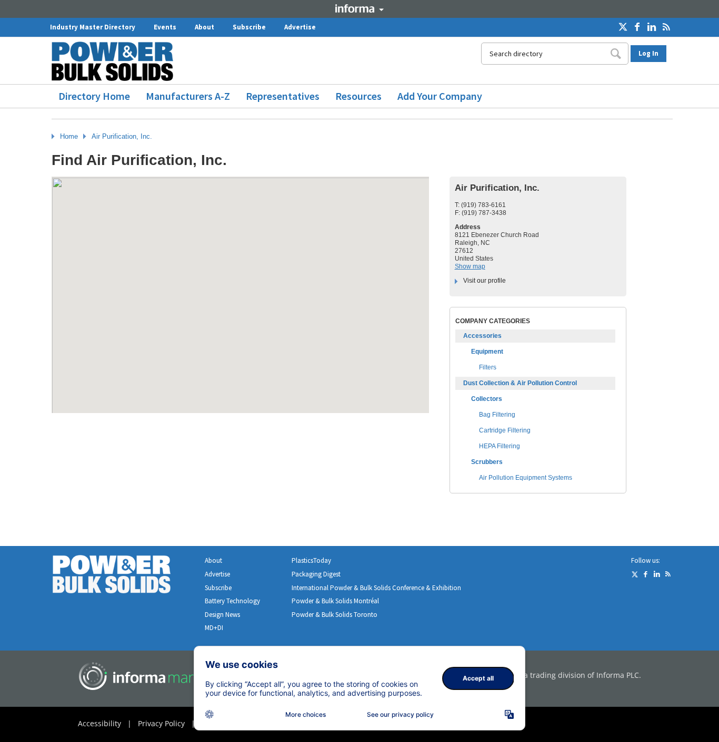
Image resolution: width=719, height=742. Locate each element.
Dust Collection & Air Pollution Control (520, 383)
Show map (470, 266)
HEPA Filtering (499, 446)
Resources (358, 95)
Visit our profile (484, 280)
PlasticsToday (311, 560)
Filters (487, 367)
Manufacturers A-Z (188, 95)
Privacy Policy (161, 723)
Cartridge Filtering (505, 430)
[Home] (116, 61)
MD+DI (214, 627)
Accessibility (99, 723)
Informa (359, 8)
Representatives (282, 95)
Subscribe (249, 27)
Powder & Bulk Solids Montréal (335, 600)
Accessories (482, 335)
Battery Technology (232, 600)
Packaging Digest (316, 574)
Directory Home (94, 95)
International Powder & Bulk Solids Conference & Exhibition (376, 587)
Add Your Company (439, 95)
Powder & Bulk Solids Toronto (334, 614)
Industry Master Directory (92, 27)
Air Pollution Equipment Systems (525, 477)
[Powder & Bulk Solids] (124, 576)
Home (69, 136)
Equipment (487, 351)
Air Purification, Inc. (122, 136)
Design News (222, 614)
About (204, 27)
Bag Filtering (497, 414)
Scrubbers (487, 462)
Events (165, 27)
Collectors (486, 399)
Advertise (300, 27)
